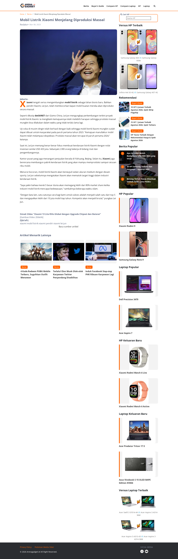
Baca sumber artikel (68, 226)
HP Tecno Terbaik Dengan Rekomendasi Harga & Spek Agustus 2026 (143, 138)
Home (22, 14)
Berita (86, 6)
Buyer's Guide (97, 6)
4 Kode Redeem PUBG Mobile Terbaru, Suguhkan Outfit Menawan (35, 274)
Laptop (146, 6)
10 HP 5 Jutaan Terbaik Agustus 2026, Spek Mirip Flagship (142, 110)
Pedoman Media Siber (44, 547)
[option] (36, 260)
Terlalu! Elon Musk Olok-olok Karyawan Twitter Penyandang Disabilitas (68, 274)
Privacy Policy (26, 547)
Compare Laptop (128, 6)
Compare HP (112, 6)
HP (139, 6)
